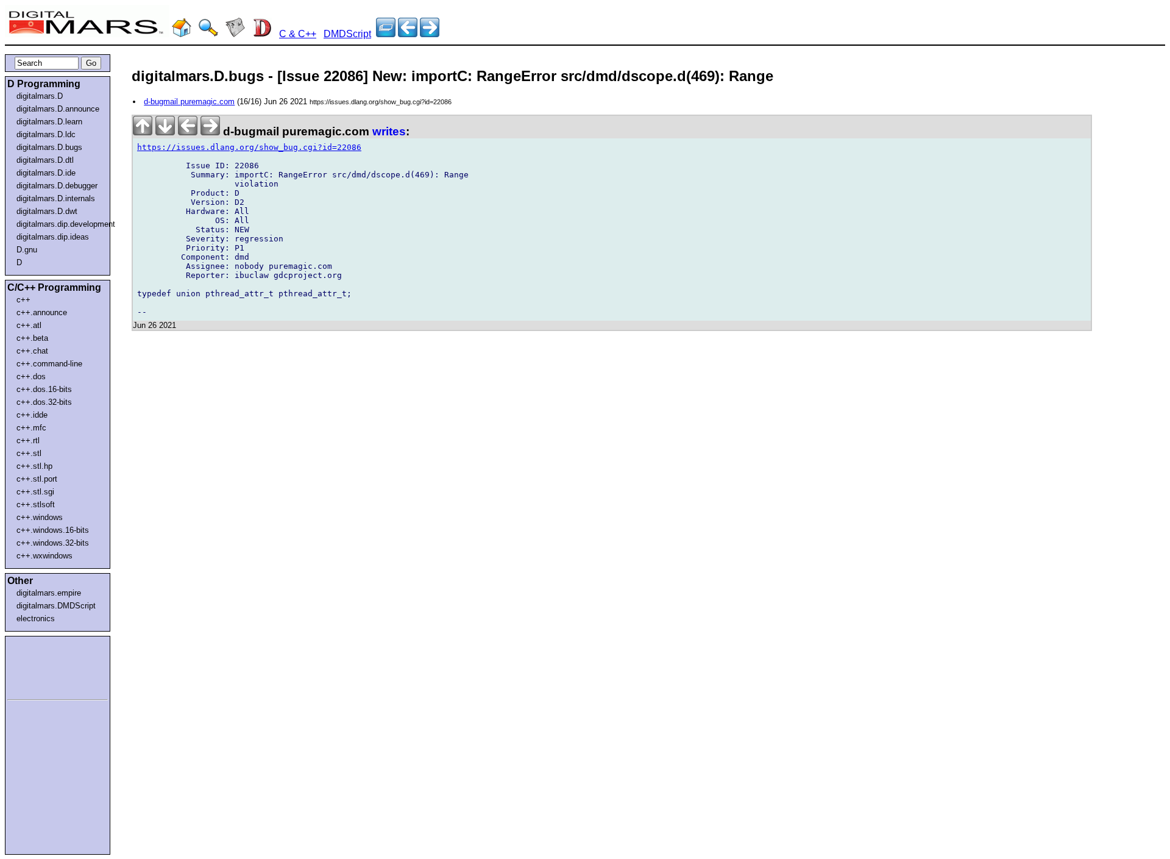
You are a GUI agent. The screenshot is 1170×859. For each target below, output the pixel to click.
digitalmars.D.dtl (45, 160)
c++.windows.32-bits (52, 542)
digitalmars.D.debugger (57, 185)
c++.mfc (31, 427)
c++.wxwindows (44, 555)
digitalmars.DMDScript (56, 605)
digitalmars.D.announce (57, 108)
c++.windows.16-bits (52, 530)
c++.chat (32, 350)
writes (389, 131)
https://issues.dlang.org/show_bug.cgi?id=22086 (249, 147)
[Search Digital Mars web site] (208, 34)
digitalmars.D (39, 96)
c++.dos (31, 376)
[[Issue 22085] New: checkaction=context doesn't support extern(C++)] (429, 34)
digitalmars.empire (48, 592)
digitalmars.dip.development (60, 224)
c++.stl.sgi (35, 491)
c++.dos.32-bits (44, 402)
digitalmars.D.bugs (49, 147)
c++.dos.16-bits (44, 389)
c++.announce (41, 312)
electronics (35, 618)
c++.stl (28, 453)
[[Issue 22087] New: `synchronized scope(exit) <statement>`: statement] (407, 34)
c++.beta (32, 338)
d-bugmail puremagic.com (189, 101)
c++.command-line (49, 363)
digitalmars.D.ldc (46, 134)
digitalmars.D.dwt (46, 211)
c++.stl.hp (34, 466)
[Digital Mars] (181, 34)
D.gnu (26, 249)
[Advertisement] (43, 665)
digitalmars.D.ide (46, 172)
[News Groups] (235, 34)
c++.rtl (28, 440)
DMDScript (347, 34)
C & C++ (297, 34)
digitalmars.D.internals (55, 198)
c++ (23, 299)
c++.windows (39, 517)
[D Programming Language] (262, 34)
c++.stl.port (36, 478)
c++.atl (28, 325)
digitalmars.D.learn (49, 121)
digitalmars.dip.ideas (52, 236)
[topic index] (385, 34)
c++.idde (32, 414)
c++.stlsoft (35, 504)
